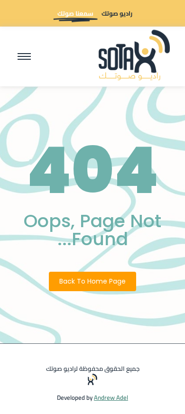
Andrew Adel (111, 397)
